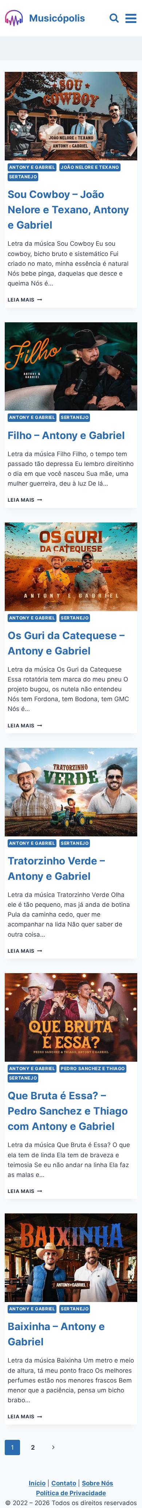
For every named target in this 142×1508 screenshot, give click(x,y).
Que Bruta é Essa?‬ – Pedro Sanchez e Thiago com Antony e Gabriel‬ (68, 1110)
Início (37, 1483)
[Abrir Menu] (131, 18)
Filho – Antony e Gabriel (66, 435)
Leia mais (25, 300)
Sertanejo (23, 176)
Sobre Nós (97, 1483)
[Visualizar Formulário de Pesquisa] (114, 18)
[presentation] (71, 116)
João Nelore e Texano (90, 167)
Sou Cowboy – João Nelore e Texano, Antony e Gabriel (68, 209)
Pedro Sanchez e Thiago (93, 1068)
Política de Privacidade (71, 1493)
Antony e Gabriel (32, 167)
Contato (63, 1483)
